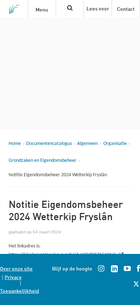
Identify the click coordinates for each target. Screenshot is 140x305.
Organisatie (115, 143)
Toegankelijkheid (19, 290)
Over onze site (16, 268)
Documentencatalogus (49, 143)
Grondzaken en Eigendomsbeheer (42, 160)
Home (15, 143)
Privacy (13, 276)
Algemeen (87, 143)
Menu (42, 9)
